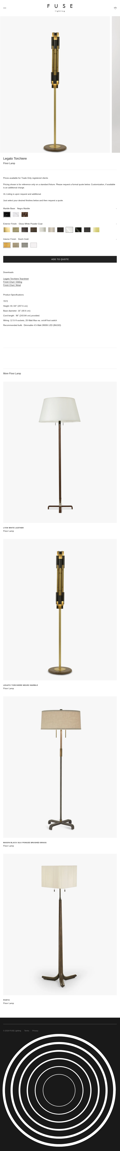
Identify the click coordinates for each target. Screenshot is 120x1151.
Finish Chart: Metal (12, 285)
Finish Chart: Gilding (12, 282)
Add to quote (60, 259)
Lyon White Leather (13, 528)
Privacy (35, 1031)
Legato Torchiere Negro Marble (20, 685)
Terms (26, 1031)
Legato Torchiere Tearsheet (16, 279)
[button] (60, 208)
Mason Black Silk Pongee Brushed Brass (25, 842)
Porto (6, 1000)
